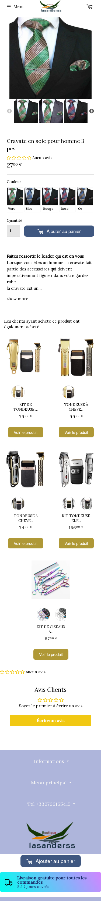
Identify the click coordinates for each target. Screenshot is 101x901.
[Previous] (9, 111)
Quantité (13, 220)
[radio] (15, 199)
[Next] (91, 111)
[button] (19, 157)
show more (17, 298)
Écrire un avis (51, 720)
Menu (19, 6)
